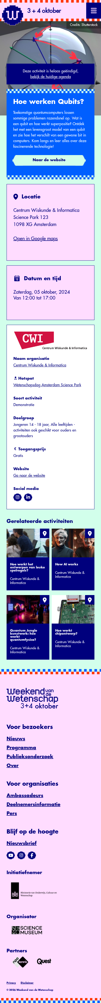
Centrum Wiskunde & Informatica (39, 365)
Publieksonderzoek (30, 756)
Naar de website (49, 160)
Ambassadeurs (25, 795)
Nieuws (16, 738)
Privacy (11, 983)
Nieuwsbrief (22, 843)
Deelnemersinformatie (33, 804)
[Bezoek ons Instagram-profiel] (21, 855)
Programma (21, 747)
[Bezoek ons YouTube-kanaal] (11, 855)
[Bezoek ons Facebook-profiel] (32, 855)
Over (13, 765)
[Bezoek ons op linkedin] (28, 497)
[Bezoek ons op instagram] (17, 497)
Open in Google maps (35, 238)
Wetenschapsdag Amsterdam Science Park (47, 385)
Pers (12, 813)
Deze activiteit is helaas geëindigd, (50, 74)
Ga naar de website (29, 475)
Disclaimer (27, 983)
